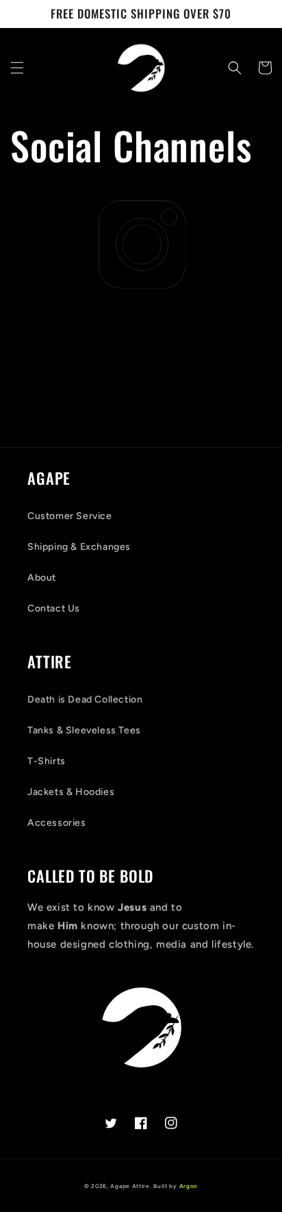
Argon (188, 1186)
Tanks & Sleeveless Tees (84, 730)
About (41, 577)
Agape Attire (129, 1186)
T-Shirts (46, 761)
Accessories (56, 823)
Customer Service (69, 516)
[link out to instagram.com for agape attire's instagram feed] (141, 244)
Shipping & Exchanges (79, 547)
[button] (17, 68)
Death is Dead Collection (84, 699)
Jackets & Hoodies (70, 792)
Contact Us (53, 608)
